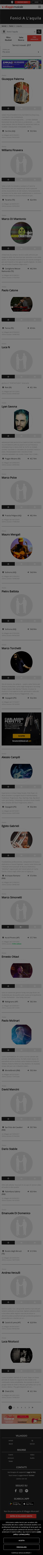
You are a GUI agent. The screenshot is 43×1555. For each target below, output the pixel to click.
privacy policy (25, 1534)
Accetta (21, 1540)
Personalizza (22, 1547)
